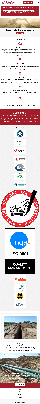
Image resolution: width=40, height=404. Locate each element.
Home (20, 389)
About (20, 391)
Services (20, 394)
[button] (28, 2)
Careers (20, 396)
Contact (20, 397)
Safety (20, 392)
